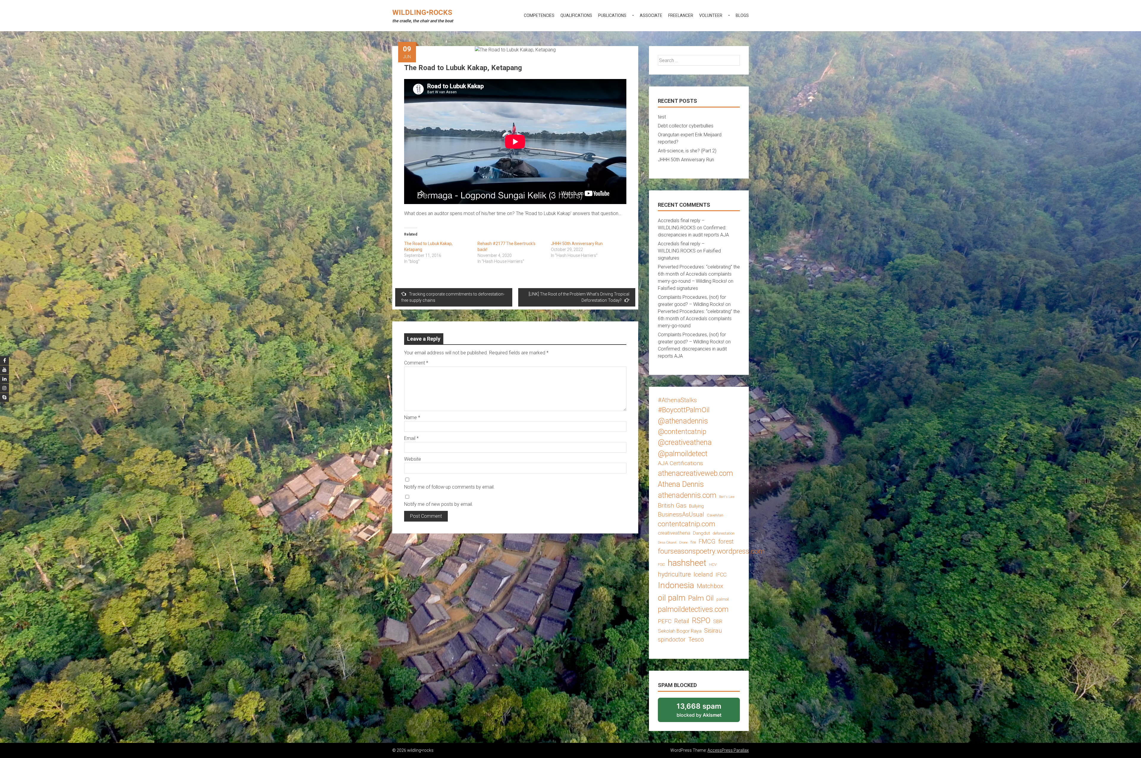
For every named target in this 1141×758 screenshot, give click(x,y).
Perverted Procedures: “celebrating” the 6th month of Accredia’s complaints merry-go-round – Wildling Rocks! (699, 274)
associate (651, 15)
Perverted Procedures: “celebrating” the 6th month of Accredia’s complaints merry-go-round (699, 319)
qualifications (576, 15)
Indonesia (676, 585)
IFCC (721, 574)
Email (411, 438)
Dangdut (701, 533)
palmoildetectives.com (693, 609)
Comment (416, 363)
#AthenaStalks (677, 400)
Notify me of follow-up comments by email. (449, 487)
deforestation (724, 533)
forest (726, 541)
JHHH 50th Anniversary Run (577, 243)
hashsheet (687, 563)
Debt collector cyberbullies (685, 126)
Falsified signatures (678, 288)
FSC (661, 564)
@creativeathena (685, 442)
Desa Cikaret (667, 542)
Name (412, 417)
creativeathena (674, 533)
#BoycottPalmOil (684, 409)
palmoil (722, 599)
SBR (717, 621)
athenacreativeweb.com (695, 473)
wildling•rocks (422, 12)
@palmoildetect (682, 453)
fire (693, 542)
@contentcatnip (682, 431)
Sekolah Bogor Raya (680, 631)
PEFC (665, 621)
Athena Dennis (681, 484)
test (662, 117)
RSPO (701, 620)
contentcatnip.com (686, 524)
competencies (539, 15)
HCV (713, 564)
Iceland (703, 574)
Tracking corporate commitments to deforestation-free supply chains (453, 297)
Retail (681, 621)
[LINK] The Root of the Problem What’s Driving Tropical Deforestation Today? (579, 297)
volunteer (710, 15)
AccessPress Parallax (728, 750)
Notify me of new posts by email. (438, 504)
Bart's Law (727, 497)
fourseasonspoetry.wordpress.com (711, 551)
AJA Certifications (680, 463)
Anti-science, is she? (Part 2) (687, 151)
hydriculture (674, 574)
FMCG (707, 541)
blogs (742, 15)
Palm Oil (701, 598)
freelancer (680, 15)
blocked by (707, 712)
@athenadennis (683, 421)
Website (412, 459)
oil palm (671, 598)
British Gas (672, 505)
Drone (683, 542)
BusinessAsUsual (681, 514)
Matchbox (710, 586)
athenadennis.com (687, 495)
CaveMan (715, 515)
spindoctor (671, 639)
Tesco (696, 639)
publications (612, 15)
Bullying (696, 506)
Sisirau (713, 630)
